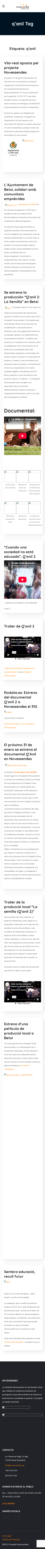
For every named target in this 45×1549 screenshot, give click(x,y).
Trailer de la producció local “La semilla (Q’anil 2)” (20, 907)
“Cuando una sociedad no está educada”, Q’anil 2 (20, 552)
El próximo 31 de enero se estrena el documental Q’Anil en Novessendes (20, 751)
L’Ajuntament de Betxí (27, 204)
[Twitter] (19, 1517)
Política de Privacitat (11, 1539)
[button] (42, 6)
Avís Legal (6, 1536)
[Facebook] (4, 1517)
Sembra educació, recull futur (19, 1274)
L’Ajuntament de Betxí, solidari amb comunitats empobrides (20, 191)
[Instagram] (14, 1517)
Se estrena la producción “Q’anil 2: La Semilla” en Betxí (22, 297)
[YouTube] (9, 1517)
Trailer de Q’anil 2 (19, 626)
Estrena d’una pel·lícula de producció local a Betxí (19, 1031)
